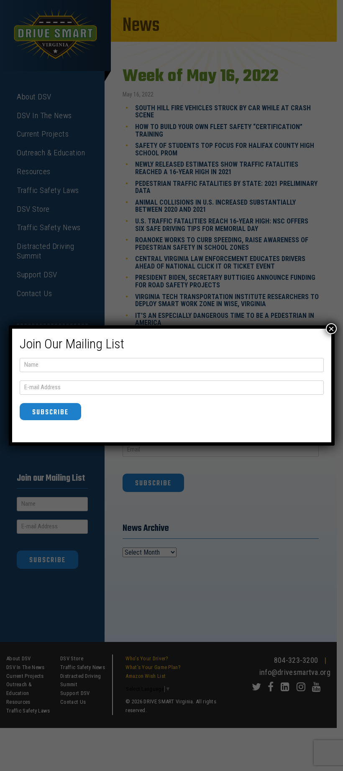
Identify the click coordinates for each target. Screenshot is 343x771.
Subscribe (50, 412)
